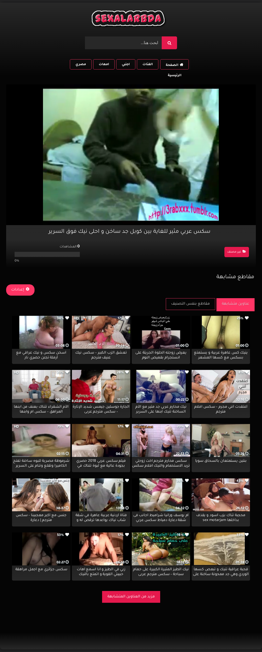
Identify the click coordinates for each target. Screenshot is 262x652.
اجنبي (126, 64)
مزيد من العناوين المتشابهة (131, 597)
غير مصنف (234, 252)
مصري (80, 64)
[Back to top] (246, 637)
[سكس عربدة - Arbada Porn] (129, 20)
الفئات (148, 64)
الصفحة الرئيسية (173, 66)
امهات (104, 64)
